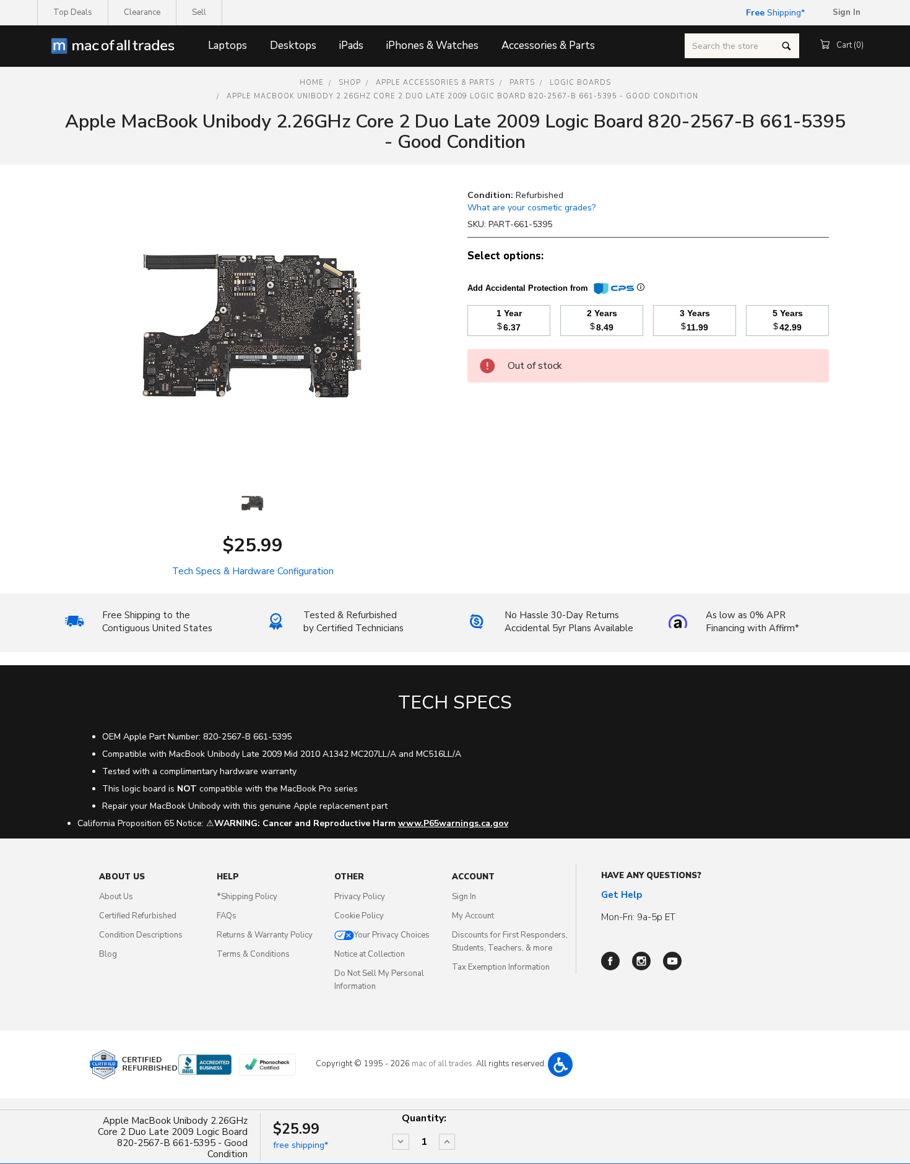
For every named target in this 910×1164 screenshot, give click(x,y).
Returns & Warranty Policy (265, 935)
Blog (108, 954)
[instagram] (641, 961)
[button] (560, 1064)
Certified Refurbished (137, 915)
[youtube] (672, 961)
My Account (473, 915)
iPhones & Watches (432, 45)
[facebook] (610, 961)
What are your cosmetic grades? (531, 207)
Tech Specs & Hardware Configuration (253, 571)
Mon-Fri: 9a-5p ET (638, 917)
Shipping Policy (247, 896)
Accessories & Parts (548, 45)
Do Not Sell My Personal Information (379, 980)
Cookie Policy (359, 915)
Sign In (464, 896)
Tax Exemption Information (501, 967)
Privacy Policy (359, 896)
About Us (116, 896)
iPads (351, 45)
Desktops (293, 45)
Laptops (227, 45)
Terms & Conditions (253, 954)
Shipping (773, 13)
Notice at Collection (369, 954)
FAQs (226, 915)
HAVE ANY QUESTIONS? (651, 875)
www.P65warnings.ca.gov (453, 823)
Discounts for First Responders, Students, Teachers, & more (510, 941)
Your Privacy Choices (392, 935)
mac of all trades (442, 1063)
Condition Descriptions (141, 935)
